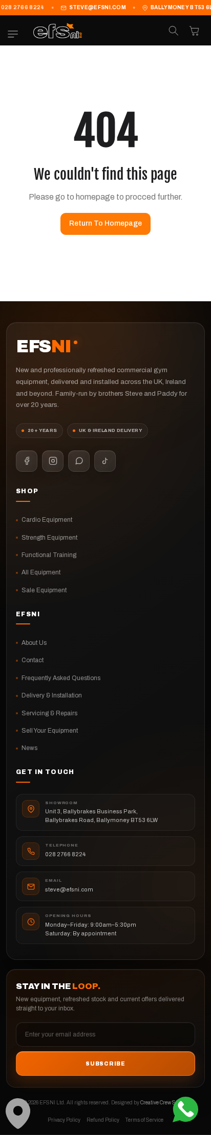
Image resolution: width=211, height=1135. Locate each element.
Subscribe (105, 1064)
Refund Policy (103, 1120)
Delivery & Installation (52, 695)
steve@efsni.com (97, 7)
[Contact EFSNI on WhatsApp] (79, 461)
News (29, 748)
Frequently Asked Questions (61, 678)
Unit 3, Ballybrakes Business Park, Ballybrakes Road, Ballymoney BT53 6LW (101, 815)
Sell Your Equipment (50, 730)
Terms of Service (144, 1120)
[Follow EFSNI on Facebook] (26, 461)
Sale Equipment (44, 590)
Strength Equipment (49, 537)
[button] (15, 34)
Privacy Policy (64, 1120)
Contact (33, 660)
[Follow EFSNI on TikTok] (105, 461)
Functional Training (49, 555)
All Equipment (41, 572)
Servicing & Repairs (49, 713)
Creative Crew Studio (163, 1102)
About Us (34, 642)
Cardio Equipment (47, 519)
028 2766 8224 (65, 854)
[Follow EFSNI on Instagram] (53, 461)
